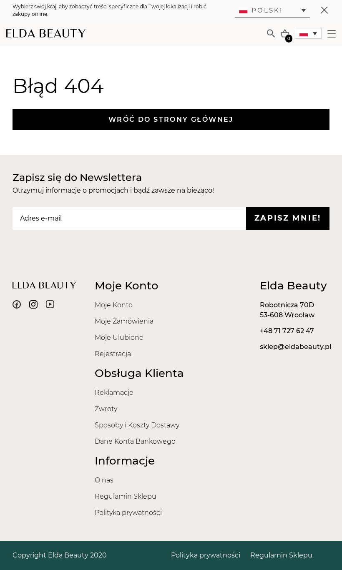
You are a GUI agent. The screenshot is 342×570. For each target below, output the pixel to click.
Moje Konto (114, 305)
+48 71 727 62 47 (287, 331)
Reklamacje (114, 393)
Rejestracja (113, 354)
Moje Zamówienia (124, 321)
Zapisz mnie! (287, 218)
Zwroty (106, 409)
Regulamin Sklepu (125, 496)
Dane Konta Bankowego (135, 441)
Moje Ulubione (119, 337)
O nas (104, 480)
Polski (267, 10)
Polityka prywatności (128, 513)
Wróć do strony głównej (171, 119)
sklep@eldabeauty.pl (295, 347)
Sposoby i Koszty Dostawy (137, 425)
